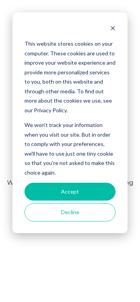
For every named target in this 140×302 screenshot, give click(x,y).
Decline (70, 212)
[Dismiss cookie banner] (113, 29)
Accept (70, 191)
